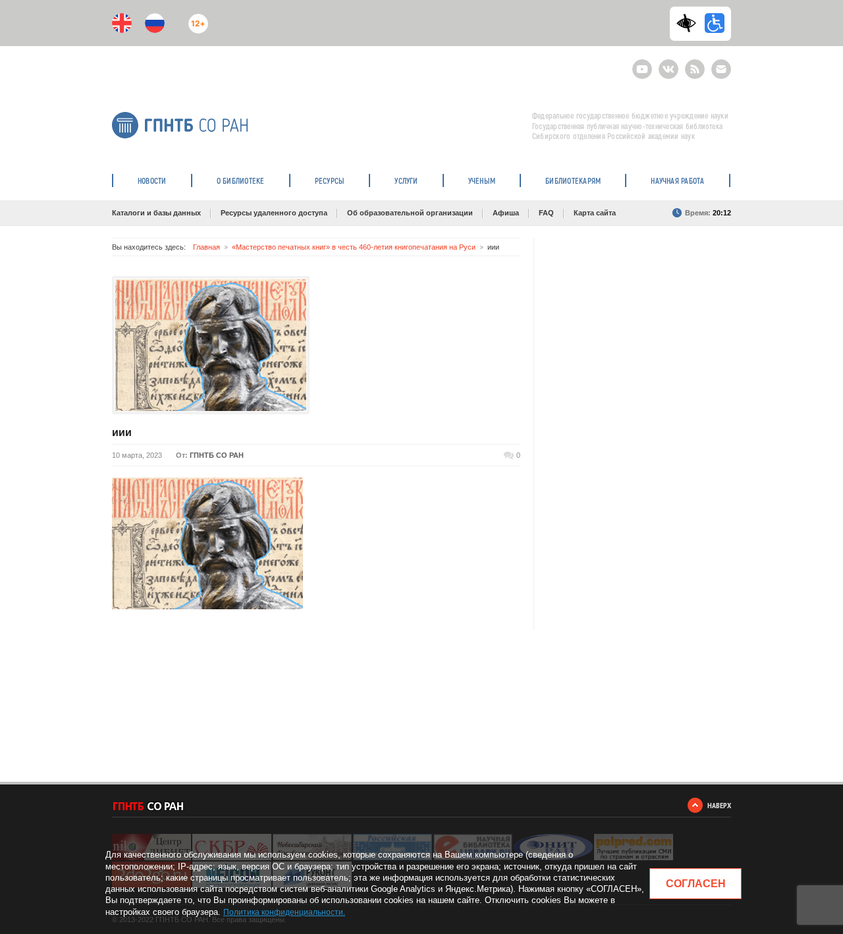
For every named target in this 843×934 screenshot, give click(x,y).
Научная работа (677, 180)
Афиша (506, 213)
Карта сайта (595, 213)
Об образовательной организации (410, 213)
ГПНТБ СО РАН (217, 455)
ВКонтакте (668, 63)
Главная (206, 247)
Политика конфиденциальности (283, 912)
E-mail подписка (721, 69)
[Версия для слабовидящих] (689, 23)
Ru (155, 23)
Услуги (406, 180)
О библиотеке (241, 180)
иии (122, 432)
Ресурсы (330, 180)
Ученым (481, 180)
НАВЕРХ (719, 805)
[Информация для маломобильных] (714, 23)
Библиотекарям (573, 180)
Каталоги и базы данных (156, 213)
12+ (195, 18)
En (122, 23)
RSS (693, 63)
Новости (152, 180)
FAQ (546, 213)
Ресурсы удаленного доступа (274, 213)
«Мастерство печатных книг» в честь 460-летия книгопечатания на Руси (354, 247)
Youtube (642, 63)
